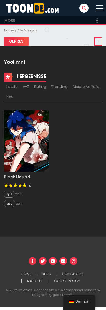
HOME (26, 274)
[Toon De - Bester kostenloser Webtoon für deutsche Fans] (34, 8)
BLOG (46, 274)
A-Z (26, 86)
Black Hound (17, 177)
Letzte (12, 86)
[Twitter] (43, 261)
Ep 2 (10, 204)
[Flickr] (63, 261)
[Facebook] (32, 261)
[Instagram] (73, 261)
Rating (40, 86)
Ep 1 (9, 194)
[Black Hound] (26, 140)
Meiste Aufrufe (86, 86)
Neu (9, 96)
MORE (9, 20)
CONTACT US (73, 274)
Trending (59, 86)
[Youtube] (53, 261)
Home (9, 30)
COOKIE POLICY (67, 280)
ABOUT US (34, 280)
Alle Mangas (27, 30)
